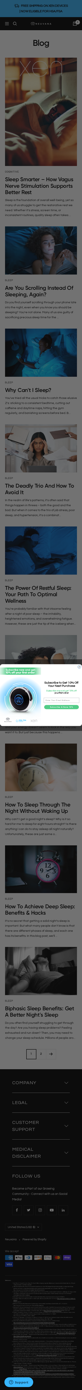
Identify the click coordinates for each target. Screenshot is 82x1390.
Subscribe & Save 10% (61, 707)
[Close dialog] (79, 666)
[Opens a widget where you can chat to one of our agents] (18, 1382)
